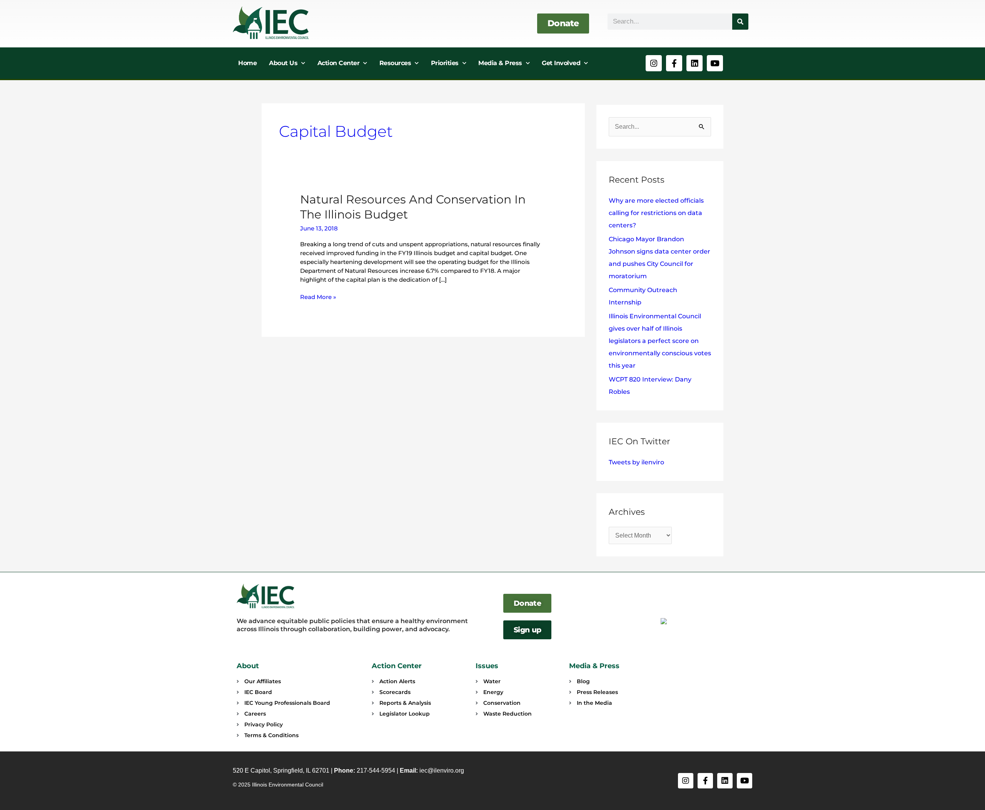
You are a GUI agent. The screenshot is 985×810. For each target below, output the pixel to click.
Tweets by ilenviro (636, 462)
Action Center (338, 63)
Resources (395, 63)
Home (247, 63)
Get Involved (561, 63)
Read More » (318, 296)
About (248, 666)
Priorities (445, 63)
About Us (283, 63)
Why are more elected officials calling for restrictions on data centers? (656, 213)
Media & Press (500, 63)
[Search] (740, 21)
